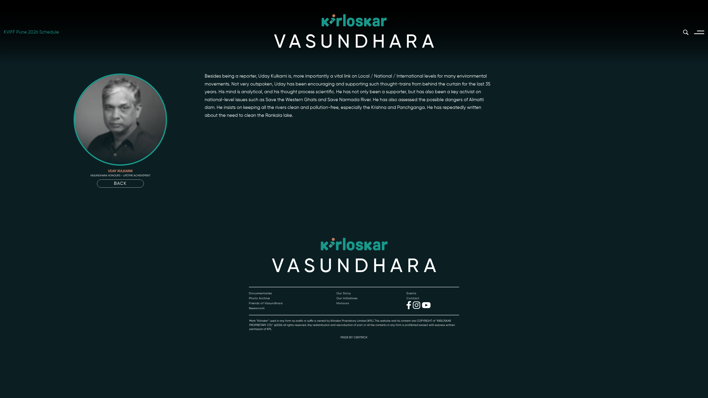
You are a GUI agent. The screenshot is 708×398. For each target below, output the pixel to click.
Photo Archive (259, 298)
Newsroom (257, 308)
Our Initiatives (347, 298)
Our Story (343, 293)
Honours (342, 303)
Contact (413, 298)
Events (411, 293)
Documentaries (260, 293)
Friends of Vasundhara (266, 303)
